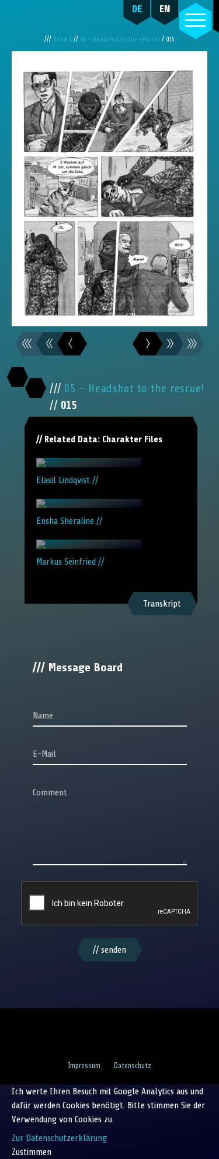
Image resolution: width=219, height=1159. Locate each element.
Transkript (162, 603)
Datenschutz (132, 1066)
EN (165, 9)
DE (137, 9)
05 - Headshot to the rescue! (121, 39)
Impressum (84, 1066)
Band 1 (63, 39)
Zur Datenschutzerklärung (59, 1138)
